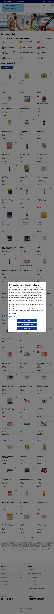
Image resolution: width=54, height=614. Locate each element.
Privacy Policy (38, 310)
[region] (27, 307)
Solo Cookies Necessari (27, 324)
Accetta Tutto (27, 320)
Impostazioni (27, 328)
